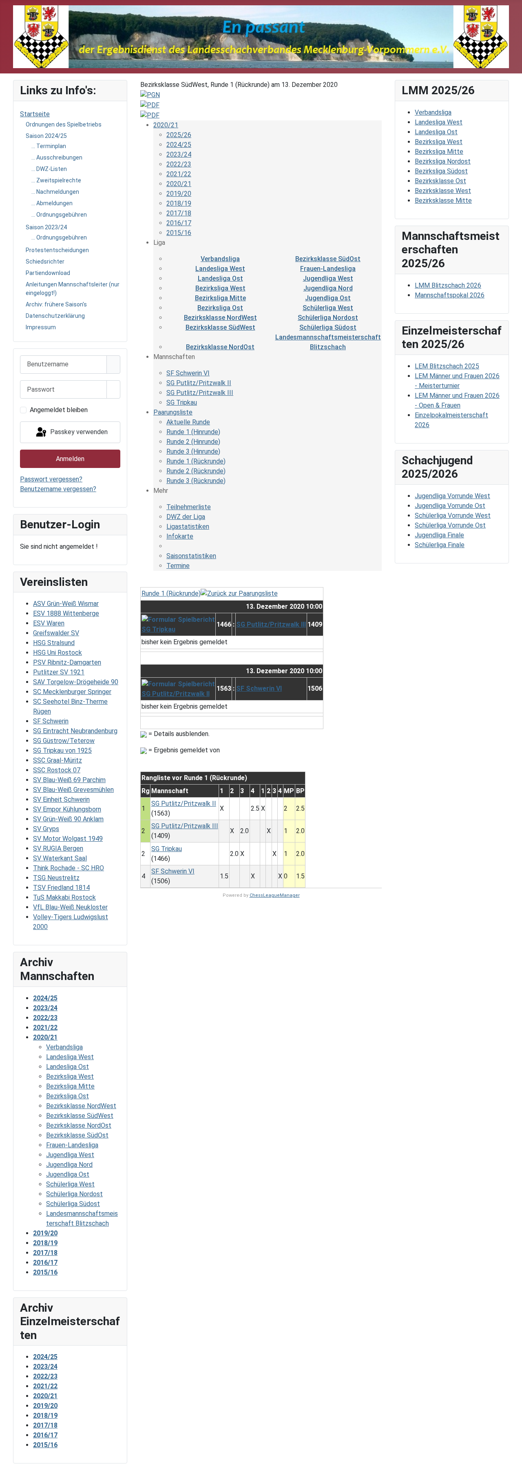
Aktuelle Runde (188, 422)
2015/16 (178, 233)
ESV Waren (48, 623)
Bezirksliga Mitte (220, 298)
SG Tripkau (181, 402)
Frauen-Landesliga (328, 269)
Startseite (35, 114)
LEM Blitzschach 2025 (447, 366)
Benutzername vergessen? (58, 489)
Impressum (41, 327)
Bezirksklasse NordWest (220, 317)
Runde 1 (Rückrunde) (196, 461)
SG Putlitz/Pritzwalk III (199, 393)
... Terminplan (48, 146)
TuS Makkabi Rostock (64, 897)
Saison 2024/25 (46, 136)
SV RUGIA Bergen (58, 848)
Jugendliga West (328, 278)
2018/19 (178, 203)
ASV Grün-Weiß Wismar (66, 604)
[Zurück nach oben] (511, 1459)
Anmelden (70, 459)
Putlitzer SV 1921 (58, 672)
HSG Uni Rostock (57, 652)
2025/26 (178, 135)
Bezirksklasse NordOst (220, 347)
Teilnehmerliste (188, 507)
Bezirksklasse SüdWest (220, 327)
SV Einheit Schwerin (61, 799)
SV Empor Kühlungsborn (67, 809)
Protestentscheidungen (57, 250)
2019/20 (178, 193)
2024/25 (178, 145)
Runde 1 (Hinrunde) (193, 432)
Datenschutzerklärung (55, 316)
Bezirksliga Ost (220, 308)
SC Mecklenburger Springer (72, 692)
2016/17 (178, 223)
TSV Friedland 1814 (61, 887)
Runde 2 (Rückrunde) (196, 471)
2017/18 (178, 213)
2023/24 (178, 154)
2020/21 (165, 125)
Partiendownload (48, 273)
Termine (178, 566)
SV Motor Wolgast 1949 (68, 839)
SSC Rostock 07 (56, 770)
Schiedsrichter (45, 261)
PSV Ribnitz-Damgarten (67, 662)
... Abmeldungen (52, 203)
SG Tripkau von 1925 (62, 750)
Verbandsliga (220, 259)
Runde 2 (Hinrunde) (193, 442)
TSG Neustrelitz (56, 878)
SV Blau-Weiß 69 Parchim (69, 780)
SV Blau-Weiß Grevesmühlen (73, 790)
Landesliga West (220, 269)
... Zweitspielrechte (56, 180)
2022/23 (178, 164)
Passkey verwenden (78, 432)
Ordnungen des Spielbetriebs (64, 124)
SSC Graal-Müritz (57, 760)
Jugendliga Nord (328, 288)
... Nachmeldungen (55, 191)
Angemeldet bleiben (59, 410)
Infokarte (179, 536)
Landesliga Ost (220, 278)
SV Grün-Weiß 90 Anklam (68, 819)
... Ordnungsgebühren (59, 214)
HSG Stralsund (54, 643)
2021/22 (178, 174)
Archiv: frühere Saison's (56, 304)
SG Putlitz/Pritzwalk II (198, 383)
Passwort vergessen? (51, 479)
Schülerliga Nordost (328, 317)
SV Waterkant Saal (60, 858)
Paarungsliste (172, 412)
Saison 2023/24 (46, 227)
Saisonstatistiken (191, 556)
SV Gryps (46, 829)
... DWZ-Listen (49, 169)
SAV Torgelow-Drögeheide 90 (75, 682)
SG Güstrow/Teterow (64, 741)
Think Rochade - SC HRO (68, 868)
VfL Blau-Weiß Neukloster (70, 907)
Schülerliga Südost (327, 327)
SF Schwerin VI (188, 373)
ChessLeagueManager (275, 895)
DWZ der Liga (185, 517)
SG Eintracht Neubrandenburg (75, 731)
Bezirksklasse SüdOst (328, 259)
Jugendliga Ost (328, 298)
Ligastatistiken (187, 526)
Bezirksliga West (220, 288)
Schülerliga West (328, 308)
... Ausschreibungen (56, 157)
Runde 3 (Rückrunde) (196, 481)
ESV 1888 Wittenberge (66, 613)
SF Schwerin (51, 721)
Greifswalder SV (56, 633)
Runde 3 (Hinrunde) (193, 451)
